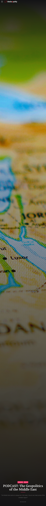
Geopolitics (20, 482)
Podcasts (26, 482)
